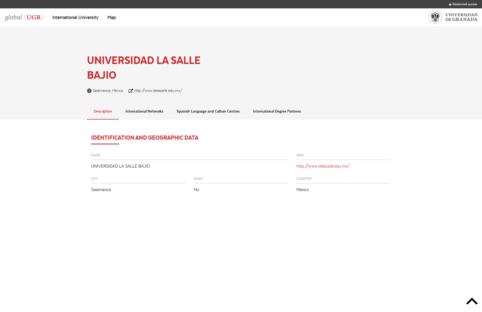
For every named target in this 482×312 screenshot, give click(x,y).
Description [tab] (103, 111)
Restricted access (465, 4)
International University (75, 17)
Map (111, 17)
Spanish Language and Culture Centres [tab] (208, 111)
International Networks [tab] (144, 111)
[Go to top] (472, 302)
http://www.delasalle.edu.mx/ (158, 90)
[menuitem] (75, 17)
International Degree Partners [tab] (277, 111)
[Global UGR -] (24, 17)
